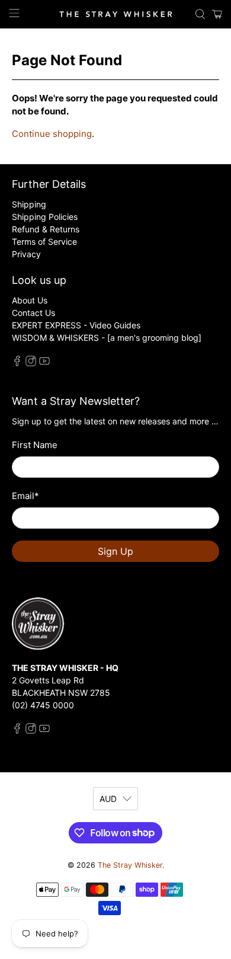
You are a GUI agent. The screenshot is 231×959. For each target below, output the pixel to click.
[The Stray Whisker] (116, 14)
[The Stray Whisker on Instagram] (30, 363)
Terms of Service (44, 241)
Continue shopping (52, 133)
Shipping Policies (45, 217)
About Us (29, 300)
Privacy (26, 254)
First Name (34, 444)
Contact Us (33, 313)
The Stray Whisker (130, 865)
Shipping (29, 204)
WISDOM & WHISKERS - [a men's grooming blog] (106, 338)
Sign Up (115, 551)
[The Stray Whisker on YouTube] (44, 363)
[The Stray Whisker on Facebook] (17, 363)
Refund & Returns (45, 229)
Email (25, 495)
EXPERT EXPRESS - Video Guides (76, 325)
